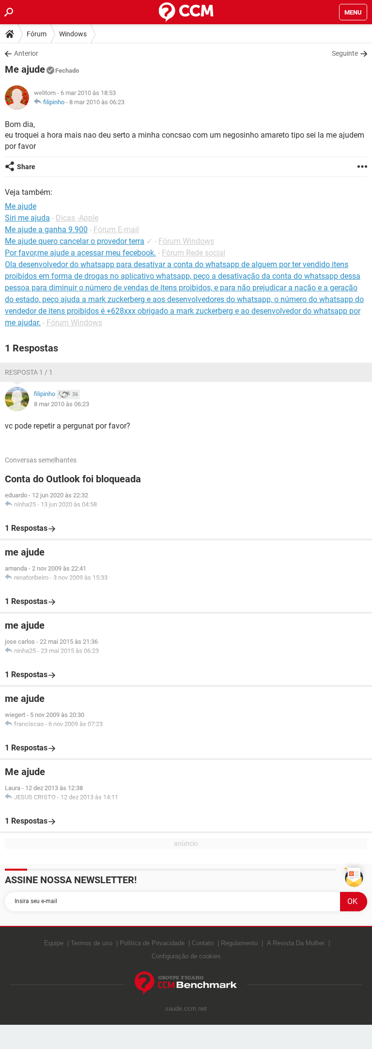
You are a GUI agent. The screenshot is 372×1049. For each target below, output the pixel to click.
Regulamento (239, 943)
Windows (73, 34)
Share (26, 167)
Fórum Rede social (193, 252)
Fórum (36, 34)
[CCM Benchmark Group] (186, 983)
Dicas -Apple (77, 218)
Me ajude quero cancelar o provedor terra (74, 241)
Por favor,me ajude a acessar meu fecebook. (80, 252)
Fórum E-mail (116, 229)
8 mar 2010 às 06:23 (96, 102)
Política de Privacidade (152, 943)
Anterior (26, 53)
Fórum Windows (186, 241)
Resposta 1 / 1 (29, 372)
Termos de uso (91, 943)
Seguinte (345, 53)
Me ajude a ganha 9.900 (46, 229)
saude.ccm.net (186, 1008)
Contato (203, 943)
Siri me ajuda (27, 218)
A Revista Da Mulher (296, 943)
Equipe (53, 943)
